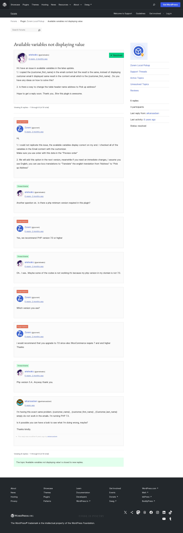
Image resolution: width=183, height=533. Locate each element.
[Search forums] (39, 30)
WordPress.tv (83, 501)
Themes (47, 492)
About (13, 488)
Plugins (47, 497)
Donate (113, 497)
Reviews (134, 90)
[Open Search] (154, 4)
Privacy (14, 501)
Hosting (14, 497)
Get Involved (115, 488)
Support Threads (138, 71)
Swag (113, 501)
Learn (78, 488)
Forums (14, 13)
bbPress (147, 497)
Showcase (48, 488)
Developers (81, 497)
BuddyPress (148, 501)
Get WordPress (170, 4)
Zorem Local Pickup (35, 21)
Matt (145, 492)
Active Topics (137, 78)
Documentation (83, 492)
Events (112, 492)
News (13, 492)
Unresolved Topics (139, 84)
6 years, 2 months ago (38, 59)
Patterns (47, 501)
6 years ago (30, 405)
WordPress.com (150, 488)
